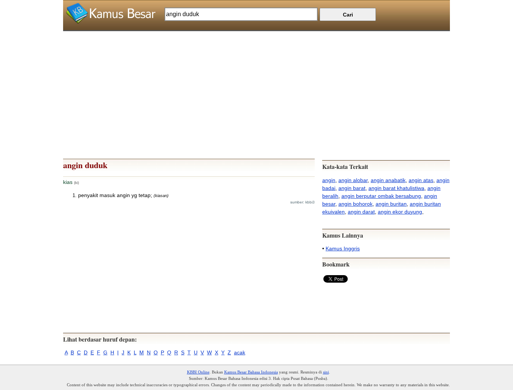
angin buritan (391, 204)
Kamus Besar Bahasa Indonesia (251, 372)
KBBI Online (198, 372)
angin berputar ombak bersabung (381, 196)
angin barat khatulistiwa (396, 188)
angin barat (351, 188)
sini (326, 372)
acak (239, 352)
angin (328, 180)
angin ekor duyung (400, 212)
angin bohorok (355, 204)
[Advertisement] (256, 83)
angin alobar (353, 180)
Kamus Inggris (343, 248)
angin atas (421, 180)
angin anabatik (388, 180)
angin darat (361, 212)
